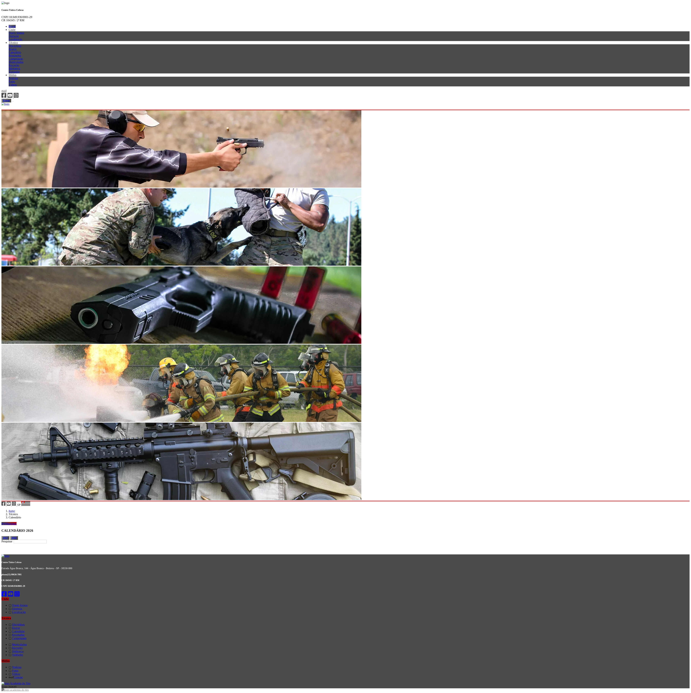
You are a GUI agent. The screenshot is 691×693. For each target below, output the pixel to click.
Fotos (12, 81)
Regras (13, 49)
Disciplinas (15, 45)
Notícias (13, 78)
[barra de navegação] (13, 101)
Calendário (15, 52)
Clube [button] (12, 29)
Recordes (14, 65)
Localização (15, 39)
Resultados (15, 55)
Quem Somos (16, 32)
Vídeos (13, 84)
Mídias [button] (12, 74)
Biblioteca (14, 68)
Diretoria (14, 36)
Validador (14, 71)
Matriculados (16, 62)
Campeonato (16, 58)
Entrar (12, 26)
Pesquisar (7, 541)
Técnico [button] (13, 42)
